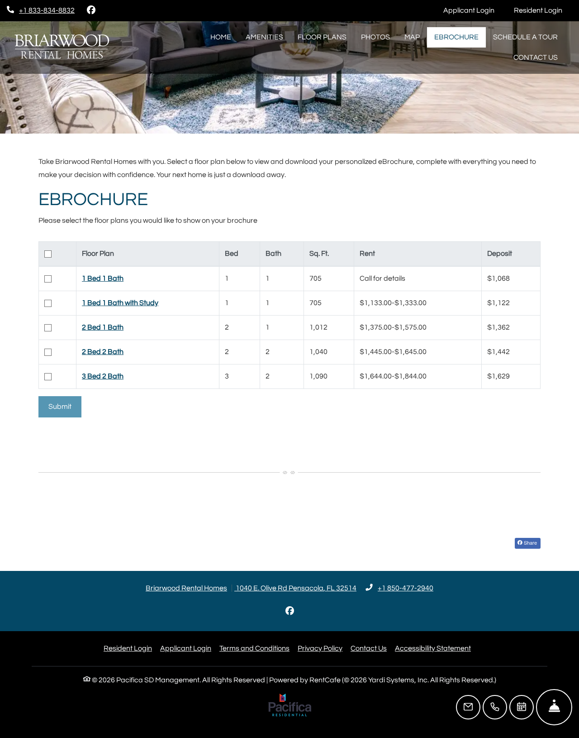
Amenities (264, 37)
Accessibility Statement (433, 648)
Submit (59, 406)
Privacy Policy (320, 648)
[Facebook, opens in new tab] (91, 10)
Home (220, 37)
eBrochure (456, 37)
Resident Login (543, 10)
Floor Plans (322, 37)
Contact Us (535, 57)
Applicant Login (473, 10)
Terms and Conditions (254, 648)
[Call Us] (495, 707)
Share (529, 542)
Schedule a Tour (525, 37)
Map (412, 37)
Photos (375, 37)
